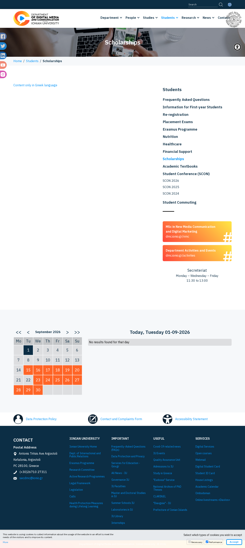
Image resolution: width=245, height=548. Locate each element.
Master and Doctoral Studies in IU (128, 494)
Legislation (76, 489)
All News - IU (119, 473)
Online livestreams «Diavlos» (212, 500)
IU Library (117, 516)
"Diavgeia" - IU (162, 503)
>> (77, 332)
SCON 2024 (171, 193)
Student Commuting (179, 202)
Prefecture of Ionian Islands (170, 510)
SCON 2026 (171, 181)
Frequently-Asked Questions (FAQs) (128, 448)
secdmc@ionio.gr (31, 478)
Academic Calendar (207, 486)
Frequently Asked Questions (186, 99)
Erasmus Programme (180, 129)
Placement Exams (178, 121)
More (5, 542)
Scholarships (173, 158)
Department (109, 18)
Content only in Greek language (35, 85)
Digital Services (204, 446)
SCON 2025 (171, 187)
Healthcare (172, 144)
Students (168, 18)
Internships (118, 523)
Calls (72, 496)
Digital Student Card (207, 466)
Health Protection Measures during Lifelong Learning (86, 505)
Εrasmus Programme (81, 463)
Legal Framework (79, 483)
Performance (215, 542)
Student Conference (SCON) (186, 173)
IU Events (159, 453)
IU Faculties (118, 486)
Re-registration (176, 114)
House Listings (204, 480)
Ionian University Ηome (83, 446)
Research (189, 18)
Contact (224, 18)
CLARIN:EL (159, 496)
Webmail (200, 460)
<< (18, 332)
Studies (148, 18)
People (131, 18)
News (207, 18)
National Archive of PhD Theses (167, 488)
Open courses (203, 453)
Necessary (196, 542)
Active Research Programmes (87, 476)
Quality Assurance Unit (166, 460)
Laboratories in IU (122, 509)
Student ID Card (205, 473)
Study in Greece (162, 473)
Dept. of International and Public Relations (85, 455)
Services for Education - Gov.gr (125, 465)
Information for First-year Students (192, 107)
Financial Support (177, 151)
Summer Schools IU (122, 503)
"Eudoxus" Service (164, 480)
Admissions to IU (163, 466)
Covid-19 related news (167, 446)
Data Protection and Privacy (128, 456)
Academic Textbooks (180, 166)
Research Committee (82, 469)
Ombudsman (202, 493)
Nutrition (170, 136)
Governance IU (120, 479)
